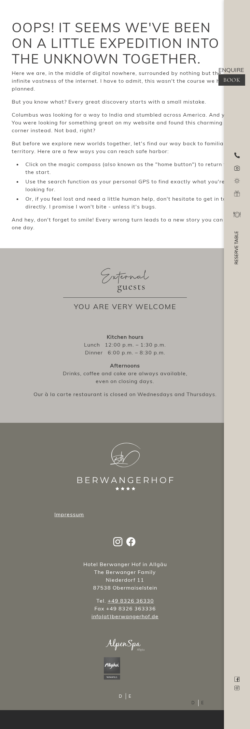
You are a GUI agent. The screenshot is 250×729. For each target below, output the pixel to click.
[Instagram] (118, 540)
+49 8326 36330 (131, 600)
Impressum (69, 514)
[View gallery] (237, 167)
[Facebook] (131, 540)
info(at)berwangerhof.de (125, 616)
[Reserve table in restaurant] (237, 216)
